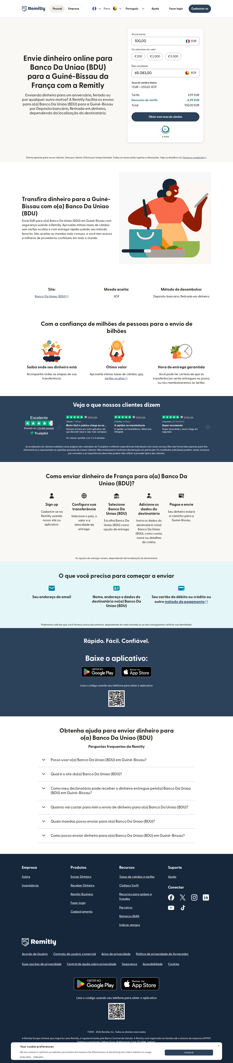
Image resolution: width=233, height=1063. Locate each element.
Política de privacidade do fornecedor (162, 954)
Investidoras (30, 885)
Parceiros (125, 907)
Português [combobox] (132, 8)
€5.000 (173, 56)
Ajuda (155, 8)
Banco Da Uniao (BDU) (52, 296)
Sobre (26, 876)
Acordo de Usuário (35, 954)
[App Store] (136, 672)
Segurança (129, 964)
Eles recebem (140, 66)
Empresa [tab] (73, 8)
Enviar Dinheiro (81, 876)
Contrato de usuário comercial (74, 954)
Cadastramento (82, 911)
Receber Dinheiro (82, 885)
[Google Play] (98, 672)
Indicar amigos (129, 925)
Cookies (173, 964)
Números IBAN (129, 916)
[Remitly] (33, 9)
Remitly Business (82, 894)
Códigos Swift (129, 885)
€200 (138, 56)
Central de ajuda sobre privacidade (91, 964)
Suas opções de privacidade (41, 964)
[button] (96, 8)
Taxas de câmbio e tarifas (137, 876)
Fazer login (176, 8)
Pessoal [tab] (57, 8)
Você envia (138, 34)
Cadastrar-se (199, 8)
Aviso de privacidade (115, 954)
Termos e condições (195, 157)
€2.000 (155, 56)
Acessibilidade (153, 964)
